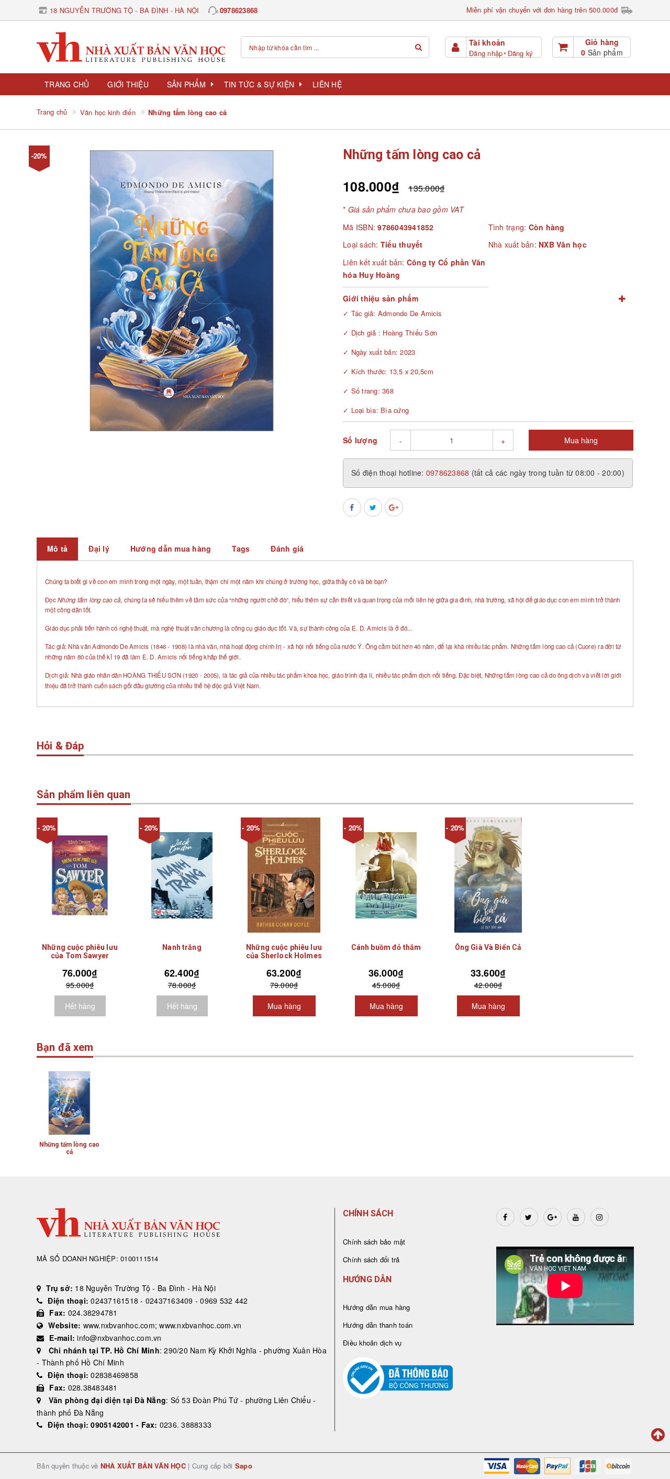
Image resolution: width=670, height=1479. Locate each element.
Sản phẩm (186, 84)
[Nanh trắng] (182, 875)
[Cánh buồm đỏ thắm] (386, 875)
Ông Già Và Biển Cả (488, 947)
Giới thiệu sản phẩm (380, 298)
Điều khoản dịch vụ (372, 1343)
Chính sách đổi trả (371, 1259)
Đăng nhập (485, 53)
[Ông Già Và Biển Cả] (488, 875)
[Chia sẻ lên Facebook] (352, 507)
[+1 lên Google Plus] (394, 507)
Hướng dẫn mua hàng (376, 1307)
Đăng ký (520, 53)
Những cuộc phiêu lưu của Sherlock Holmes (284, 951)
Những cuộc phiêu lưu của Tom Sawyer (80, 951)
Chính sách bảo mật (374, 1242)
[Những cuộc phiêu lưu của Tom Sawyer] (80, 875)
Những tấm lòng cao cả (69, 1148)
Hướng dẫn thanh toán (377, 1325)
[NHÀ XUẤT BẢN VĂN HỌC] (131, 47)
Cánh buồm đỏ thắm (386, 947)
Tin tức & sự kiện (259, 84)
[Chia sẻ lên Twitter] (373, 507)
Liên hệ (327, 84)
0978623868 (239, 10)
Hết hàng (80, 1006)
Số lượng (360, 440)
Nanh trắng (181, 947)
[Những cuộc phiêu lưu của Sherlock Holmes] (284, 875)
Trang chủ (66, 84)
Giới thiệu (128, 84)
